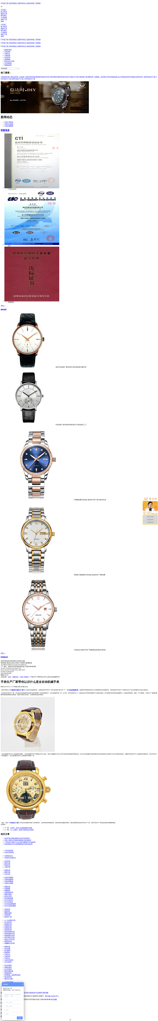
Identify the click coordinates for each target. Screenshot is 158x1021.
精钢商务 (7, 890)
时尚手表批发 (131, 77)
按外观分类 (8, 930)
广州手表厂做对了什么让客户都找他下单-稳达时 (20, 842)
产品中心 (7, 954)
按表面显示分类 (9, 935)
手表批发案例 (8, 879)
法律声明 (7, 915)
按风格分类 (8, 928)
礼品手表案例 (8, 877)
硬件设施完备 (8, 971)
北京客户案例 (8, 982)
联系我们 (7, 952)
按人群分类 (8, 922)
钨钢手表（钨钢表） (94, 77)
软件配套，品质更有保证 (12, 975)
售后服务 (39, 992)
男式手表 (7, 863)
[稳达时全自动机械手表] (28, 751)
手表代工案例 (8, 883)
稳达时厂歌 (8, 917)
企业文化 (7, 909)
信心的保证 (8, 965)
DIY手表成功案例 (10, 905)
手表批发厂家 (82, 77)
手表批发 (7, 55)
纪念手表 (46, 77)
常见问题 (7, 948)
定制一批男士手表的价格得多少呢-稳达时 (17, 840)
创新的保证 (8, 967)
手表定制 (7, 51)
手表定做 (34, 77)
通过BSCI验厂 (9, 978)
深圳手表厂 (139, 77)
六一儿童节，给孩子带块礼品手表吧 (22, 830)
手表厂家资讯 (24, 677)
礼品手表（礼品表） (19, 77)
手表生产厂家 (73, 77)
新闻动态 (15, 677)
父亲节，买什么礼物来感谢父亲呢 (21, 828)
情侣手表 (28, 77)
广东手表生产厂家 (29, 79)
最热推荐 (4, 309)
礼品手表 (7, 57)
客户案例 (7, 950)
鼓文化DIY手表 (9, 61)
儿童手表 (7, 867)
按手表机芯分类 (9, 937)
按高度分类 (8, 941)
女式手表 (7, 861)
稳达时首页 (8, 49)
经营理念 (7, 911)
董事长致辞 (8, 913)
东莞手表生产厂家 (17, 79)
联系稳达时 (8, 65)
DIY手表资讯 (8, 902)
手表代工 (7, 53)
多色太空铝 (8, 896)
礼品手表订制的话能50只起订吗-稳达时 (17, 838)
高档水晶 (7, 886)
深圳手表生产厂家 (149, 77)
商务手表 (7, 872)
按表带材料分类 (9, 933)
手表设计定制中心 (10, 857)
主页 (9, 677)
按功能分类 (8, 924)
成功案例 (7, 59)
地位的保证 (8, 977)
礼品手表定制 (8, 960)
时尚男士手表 (105, 77)
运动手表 (52, 77)
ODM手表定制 (9, 852)
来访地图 (54, 999)
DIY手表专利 (8, 900)
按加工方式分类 (9, 939)
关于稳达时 (8, 63)
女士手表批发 (122, 77)
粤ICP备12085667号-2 (52, 996)
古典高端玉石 (8, 892)
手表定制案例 (8, 881)
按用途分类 (8, 926)
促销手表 (40, 77)
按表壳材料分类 (9, 931)
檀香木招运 (8, 894)
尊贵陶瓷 (7, 888)
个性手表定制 (8, 850)
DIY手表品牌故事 (10, 904)
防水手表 (66, 77)
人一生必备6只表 (9, 920)
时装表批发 (113, 77)
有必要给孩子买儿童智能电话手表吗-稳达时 (18, 844)
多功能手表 (59, 77)
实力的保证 (8, 969)
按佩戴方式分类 (9, 943)
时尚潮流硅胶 (8, 898)
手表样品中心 (8, 856)
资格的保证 (8, 973)
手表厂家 (9, 77)
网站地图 (45, 992)
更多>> (3, 305)
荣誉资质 (5, 130)
